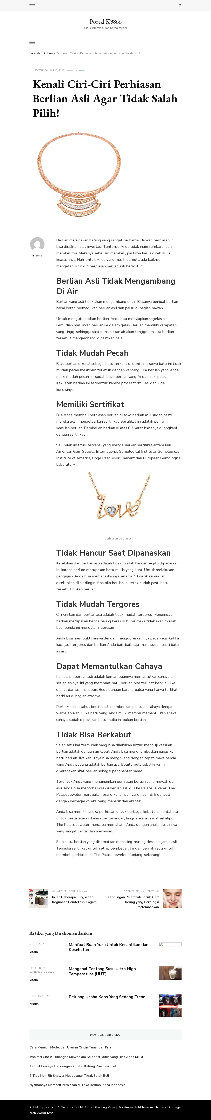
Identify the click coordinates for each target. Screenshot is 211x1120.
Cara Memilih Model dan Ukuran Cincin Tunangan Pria (70, 1047)
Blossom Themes (153, 1107)
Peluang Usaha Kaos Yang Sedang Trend (107, 997)
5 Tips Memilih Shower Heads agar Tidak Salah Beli (69, 1075)
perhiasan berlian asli (107, 266)
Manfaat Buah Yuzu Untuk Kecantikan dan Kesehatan (108, 947)
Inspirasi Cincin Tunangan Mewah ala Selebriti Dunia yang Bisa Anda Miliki (86, 1057)
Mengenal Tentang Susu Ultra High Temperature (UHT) (102, 971)
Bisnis (80, 70)
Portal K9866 (106, 22)
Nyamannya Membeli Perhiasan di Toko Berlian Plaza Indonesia (77, 1085)
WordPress (45, 1113)
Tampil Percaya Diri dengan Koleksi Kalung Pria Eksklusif (72, 1066)
